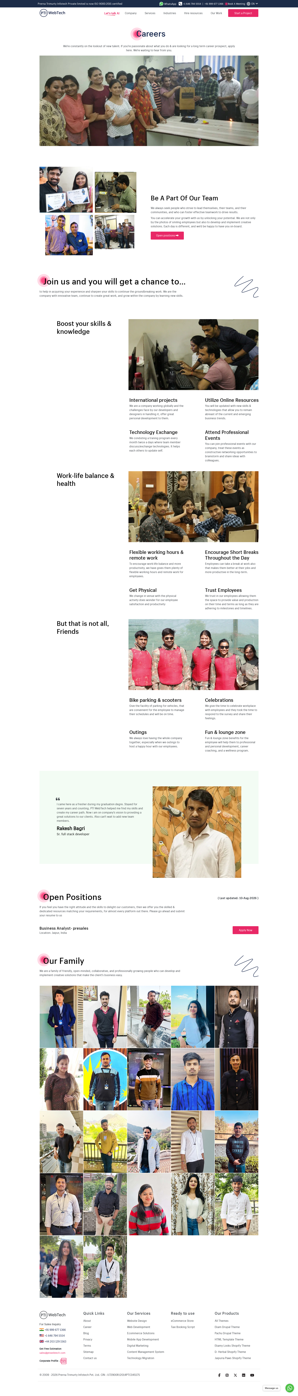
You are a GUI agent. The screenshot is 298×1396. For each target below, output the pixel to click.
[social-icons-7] (235, 1375)
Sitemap (88, 1352)
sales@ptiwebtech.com (52, 1352)
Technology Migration (140, 1358)
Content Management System (145, 1352)
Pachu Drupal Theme (228, 1333)
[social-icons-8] (243, 1375)
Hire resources (193, 13)
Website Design (137, 1320)
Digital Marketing (137, 1345)
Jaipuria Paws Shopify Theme (233, 1358)
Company (131, 13)
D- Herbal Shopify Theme (230, 1352)
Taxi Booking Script (183, 1327)
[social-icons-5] (219, 1375)
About (87, 1320)
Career (87, 1327)
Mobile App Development (143, 1339)
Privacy (87, 1339)
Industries (169, 13)
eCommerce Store (182, 1320)
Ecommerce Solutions (141, 1333)
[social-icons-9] (252, 1375)
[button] (218, 13)
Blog (86, 1333)
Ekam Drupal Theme (227, 1327)
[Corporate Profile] (63, 1360)
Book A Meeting (236, 3)
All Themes (222, 1320)
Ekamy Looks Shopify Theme (232, 1345)
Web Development (138, 1327)
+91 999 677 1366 (214, 3)
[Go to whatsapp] (289, 1388)
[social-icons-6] (227, 1375)
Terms (87, 1345)
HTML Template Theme (229, 1339)
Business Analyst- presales (63, 927)
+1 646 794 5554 (192, 3)
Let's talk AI (112, 13)
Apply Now (245, 930)
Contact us (90, 1358)
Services (150, 13)
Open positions (166, 235)
